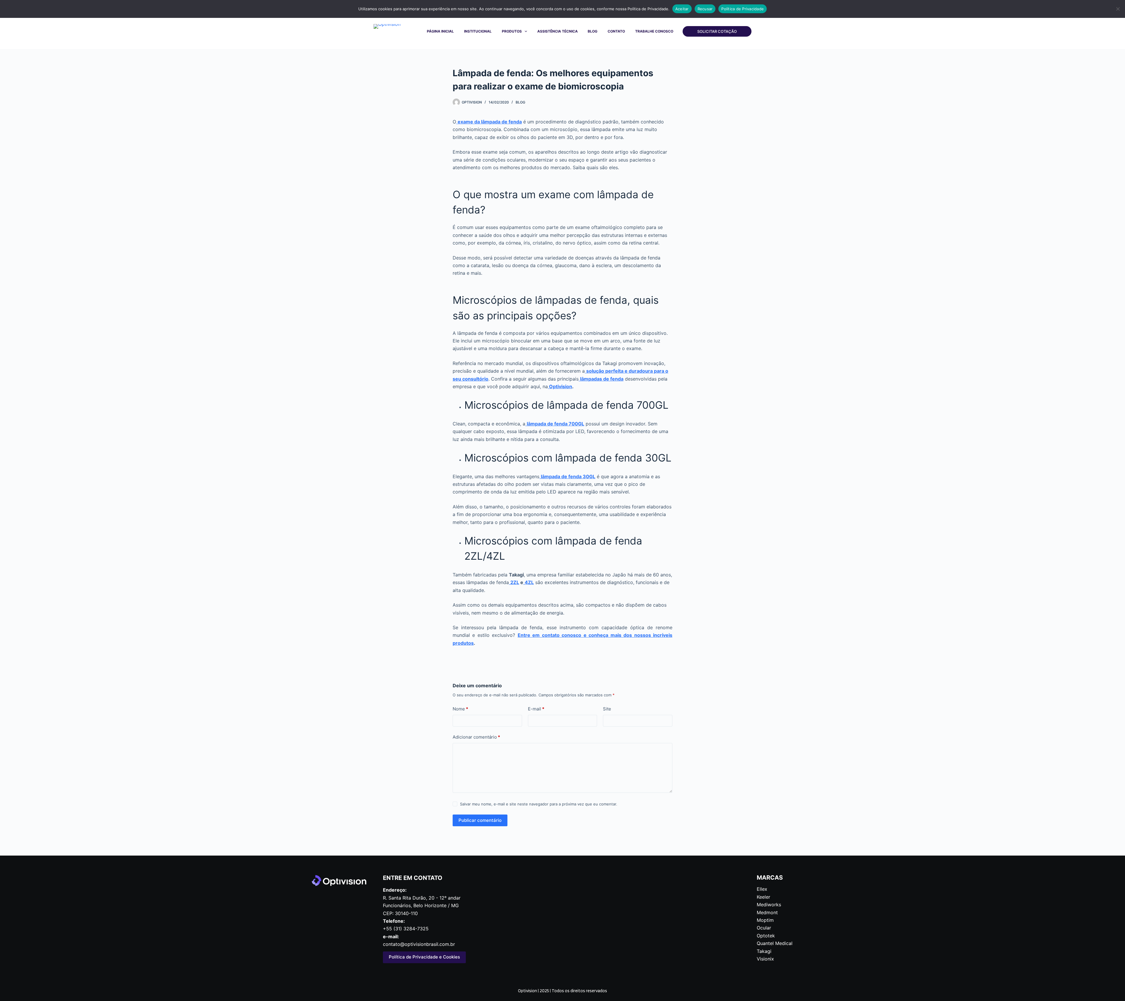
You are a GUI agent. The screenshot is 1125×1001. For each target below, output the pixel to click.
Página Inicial (440, 31)
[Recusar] (1118, 9)
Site (607, 709)
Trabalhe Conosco (654, 31)
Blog (592, 31)
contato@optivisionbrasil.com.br (419, 944)
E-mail (536, 709)
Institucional (478, 31)
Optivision (560, 386)
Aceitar (682, 8)
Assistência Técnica (557, 31)
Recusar (705, 8)
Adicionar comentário (476, 737)
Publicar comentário (480, 820)
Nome (460, 709)
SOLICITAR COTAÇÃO (717, 31)
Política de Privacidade (742, 8)
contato (616, 31)
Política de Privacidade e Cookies (424, 957)
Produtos (512, 31)
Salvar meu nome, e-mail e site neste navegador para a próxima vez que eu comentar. (538, 804)
